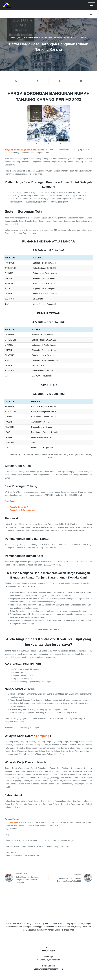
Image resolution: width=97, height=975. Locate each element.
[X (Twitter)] (37, 81)
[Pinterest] (59, 81)
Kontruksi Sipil (60, 38)
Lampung (42, 735)
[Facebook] (16, 81)
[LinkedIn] (81, 81)
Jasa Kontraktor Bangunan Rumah (38, 38)
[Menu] (91, 14)
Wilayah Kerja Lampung (76, 38)
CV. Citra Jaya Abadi (14, 822)
